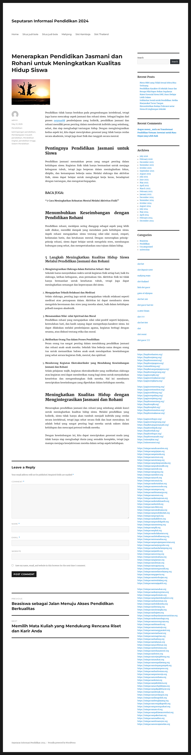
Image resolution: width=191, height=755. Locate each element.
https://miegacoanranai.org (149, 480)
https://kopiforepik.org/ (148, 404)
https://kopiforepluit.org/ (148, 407)
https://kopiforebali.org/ (148, 431)
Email (16, 537)
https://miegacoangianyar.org (150, 560)
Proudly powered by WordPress (62, 743)
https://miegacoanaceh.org (149, 478)
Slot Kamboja (83, 34)
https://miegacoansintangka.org (152, 610)
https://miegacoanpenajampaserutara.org (156, 542)
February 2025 (146, 191)
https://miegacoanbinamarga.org (152, 492)
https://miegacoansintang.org (151, 460)
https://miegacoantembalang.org (152, 580)
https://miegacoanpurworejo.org (152, 674)
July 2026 (144, 156)
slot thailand (143, 281)
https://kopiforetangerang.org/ (151, 372)
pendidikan (17, 138)
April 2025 (144, 185)
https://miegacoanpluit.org (149, 530)
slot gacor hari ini (145, 305)
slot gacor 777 (143, 340)
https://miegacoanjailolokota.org (152, 683)
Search (140, 58)
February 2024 (146, 218)
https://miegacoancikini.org (150, 507)
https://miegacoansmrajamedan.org (153, 724)
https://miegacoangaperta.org (150, 574)
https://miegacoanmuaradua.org (152, 539)
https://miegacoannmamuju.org (151, 627)
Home (15, 34)
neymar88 (59, 120)
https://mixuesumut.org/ (148, 442)
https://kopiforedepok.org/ (149, 428)
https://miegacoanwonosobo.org (152, 486)
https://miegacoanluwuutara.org (152, 648)
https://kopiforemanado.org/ (150, 436)
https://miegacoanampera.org (150, 489)
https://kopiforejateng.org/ (149, 357)
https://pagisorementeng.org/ (151, 387)
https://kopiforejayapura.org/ (150, 363)
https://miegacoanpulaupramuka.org (154, 463)
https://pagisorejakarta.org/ (150, 381)
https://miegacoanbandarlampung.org (154, 548)
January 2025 (145, 194)
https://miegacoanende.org (149, 469)
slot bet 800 (142, 322)
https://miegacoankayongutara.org (153, 592)
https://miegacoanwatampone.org (152, 668)
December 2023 (147, 221)
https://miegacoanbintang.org (151, 607)
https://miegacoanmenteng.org (151, 524)
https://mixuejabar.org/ (148, 439)
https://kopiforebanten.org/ (150, 354)
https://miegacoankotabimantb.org (153, 501)
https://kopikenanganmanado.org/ (153, 425)
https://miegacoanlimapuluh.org (152, 698)
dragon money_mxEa (147, 129)
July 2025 (144, 177)
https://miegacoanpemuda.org (151, 454)
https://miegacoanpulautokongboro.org (155, 598)
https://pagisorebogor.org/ (149, 419)
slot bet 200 (142, 299)
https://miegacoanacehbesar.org (152, 645)
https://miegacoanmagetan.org (151, 636)
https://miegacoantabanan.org (151, 642)
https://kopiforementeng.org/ (150, 401)
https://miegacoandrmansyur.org (152, 721)
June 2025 (144, 180)
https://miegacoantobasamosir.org (153, 651)
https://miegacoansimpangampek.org (154, 665)
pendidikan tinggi (27, 141)
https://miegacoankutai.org (149, 680)
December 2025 (147, 162)
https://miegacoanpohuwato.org (152, 595)
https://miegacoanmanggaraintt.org (153, 630)
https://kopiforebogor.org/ (149, 434)
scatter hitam (143, 311)
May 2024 (144, 212)
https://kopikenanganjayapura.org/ (153, 369)
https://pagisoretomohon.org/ (151, 390)
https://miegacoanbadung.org (150, 639)
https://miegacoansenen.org (150, 495)
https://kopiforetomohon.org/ (151, 410)
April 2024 (144, 215)
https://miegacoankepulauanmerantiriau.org (157, 615)
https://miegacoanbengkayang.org (153, 701)
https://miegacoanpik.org (149, 527)
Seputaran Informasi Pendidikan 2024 (50, 21)
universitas (145, 250)
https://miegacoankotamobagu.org (153, 618)
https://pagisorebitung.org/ (149, 392)
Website (16, 551)
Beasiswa (144, 241)
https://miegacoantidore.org (150, 475)
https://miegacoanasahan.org (150, 659)
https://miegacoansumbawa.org (151, 677)
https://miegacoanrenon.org (150, 457)
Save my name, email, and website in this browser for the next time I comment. (50, 565)
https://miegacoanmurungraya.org (153, 621)
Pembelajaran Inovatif (22, 135)
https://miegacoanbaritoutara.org (152, 671)
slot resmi (141, 334)
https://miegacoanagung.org (150, 472)
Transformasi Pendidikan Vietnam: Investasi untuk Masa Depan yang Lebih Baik (156, 132)
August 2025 (145, 174)
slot (139, 328)
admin (15, 120)
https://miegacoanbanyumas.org (152, 601)
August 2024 (145, 206)
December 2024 (147, 197)
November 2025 (147, 165)
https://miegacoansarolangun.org (152, 695)
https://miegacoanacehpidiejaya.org (153, 686)
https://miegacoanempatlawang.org (153, 662)
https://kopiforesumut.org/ (149, 360)
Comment (18, 481)
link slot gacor (143, 287)
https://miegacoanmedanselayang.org (154, 571)
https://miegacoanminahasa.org (152, 557)
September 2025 (147, 171)
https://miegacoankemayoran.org (152, 498)
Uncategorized (146, 247)
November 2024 (147, 200)
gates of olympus (145, 293)
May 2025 (144, 182)
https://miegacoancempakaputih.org (153, 703)
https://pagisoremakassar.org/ (151, 378)
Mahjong (67, 34)
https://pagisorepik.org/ (148, 375)
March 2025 (145, 188)
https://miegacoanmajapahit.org (152, 583)
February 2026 (146, 159)
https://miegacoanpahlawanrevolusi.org (155, 712)
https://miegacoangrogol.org (150, 516)
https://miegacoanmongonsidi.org (153, 569)
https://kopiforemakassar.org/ (151, 413)
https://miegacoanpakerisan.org (152, 715)
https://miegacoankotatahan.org (152, 483)
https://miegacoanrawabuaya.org (152, 510)
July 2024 (144, 209)
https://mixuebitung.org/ (148, 366)
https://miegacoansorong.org (150, 554)
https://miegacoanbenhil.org (150, 504)
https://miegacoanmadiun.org (151, 718)
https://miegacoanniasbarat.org (151, 633)
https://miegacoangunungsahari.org (153, 706)
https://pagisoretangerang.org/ (151, 422)
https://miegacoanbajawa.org (150, 613)
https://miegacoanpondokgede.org (153, 522)
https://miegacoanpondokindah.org (153, 513)
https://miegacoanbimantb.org (151, 624)
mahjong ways (143, 276)
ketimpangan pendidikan (24, 132)
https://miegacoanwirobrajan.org (152, 577)
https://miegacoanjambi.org (150, 551)
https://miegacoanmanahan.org (151, 589)
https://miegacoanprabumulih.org (152, 466)
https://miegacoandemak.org (150, 692)
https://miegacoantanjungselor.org (153, 545)
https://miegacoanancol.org (150, 709)
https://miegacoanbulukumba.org (152, 604)
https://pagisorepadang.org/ (150, 395)
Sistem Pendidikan (20, 144)
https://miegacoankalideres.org (151, 519)
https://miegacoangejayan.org (151, 451)
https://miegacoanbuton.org (150, 654)
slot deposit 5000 (145, 270)
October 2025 (146, 168)
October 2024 (146, 203)
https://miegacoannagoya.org (150, 566)
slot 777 (141, 317)
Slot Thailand (101, 34)
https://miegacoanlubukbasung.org (153, 536)
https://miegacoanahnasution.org (152, 448)
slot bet (140, 264)
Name (16, 524)
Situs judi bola (30, 34)
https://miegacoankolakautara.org (152, 533)
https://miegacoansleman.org (150, 563)
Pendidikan (17, 128)
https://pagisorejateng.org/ (149, 398)
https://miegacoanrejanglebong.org (153, 657)
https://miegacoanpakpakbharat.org (153, 689)
